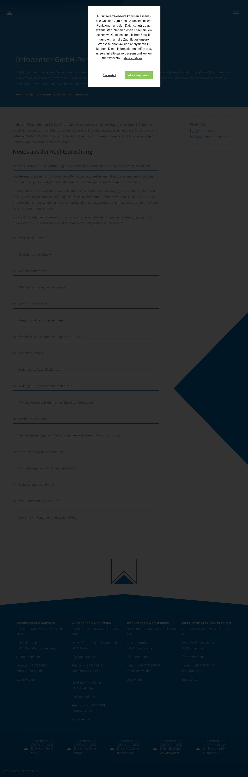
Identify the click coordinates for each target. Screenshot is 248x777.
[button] (145, 58)
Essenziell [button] (109, 75)
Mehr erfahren (133, 58)
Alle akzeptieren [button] (138, 75)
